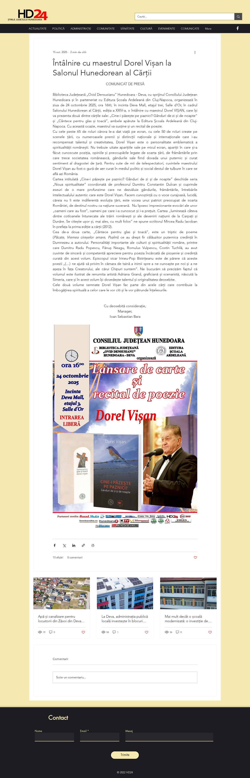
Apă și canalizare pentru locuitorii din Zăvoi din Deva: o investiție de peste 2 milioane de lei (60, 618)
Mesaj (129, 731)
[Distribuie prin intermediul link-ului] (83, 545)
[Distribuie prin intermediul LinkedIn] (74, 545)
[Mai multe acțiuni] (195, 52)
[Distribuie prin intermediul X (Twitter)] (64, 545)
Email (83, 731)
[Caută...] (238, 16)
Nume (38, 731)
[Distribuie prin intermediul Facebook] (54, 545)
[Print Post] (93, 545)
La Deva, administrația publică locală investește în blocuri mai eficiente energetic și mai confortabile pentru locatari (125, 618)
